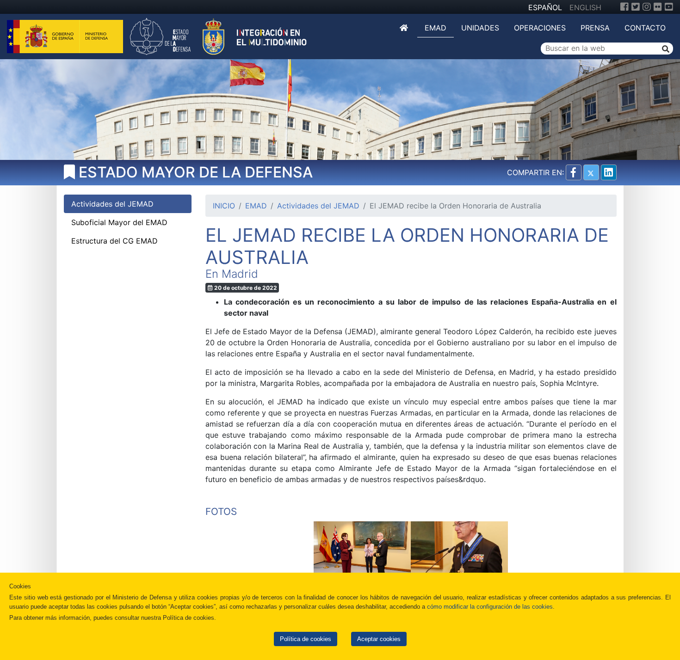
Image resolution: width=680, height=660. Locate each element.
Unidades (480, 27)
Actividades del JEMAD (318, 205)
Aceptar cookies (379, 639)
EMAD (435, 27)
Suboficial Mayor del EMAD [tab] (119, 222)
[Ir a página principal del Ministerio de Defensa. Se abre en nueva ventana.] (66, 35)
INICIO (224, 205)
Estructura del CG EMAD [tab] (114, 240)
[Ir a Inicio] (404, 27)
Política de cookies (305, 639)
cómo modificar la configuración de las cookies (490, 606)
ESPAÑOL (545, 7)
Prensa (595, 27)
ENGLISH (585, 7)
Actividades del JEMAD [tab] (112, 203)
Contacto (645, 27)
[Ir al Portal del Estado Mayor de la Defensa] (218, 35)
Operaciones (540, 27)
